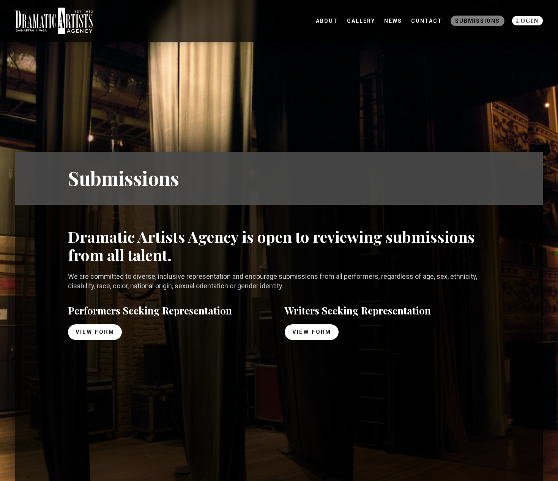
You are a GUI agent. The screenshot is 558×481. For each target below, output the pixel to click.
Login (527, 20)
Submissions (477, 21)
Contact (426, 21)
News (393, 21)
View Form (95, 332)
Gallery (361, 21)
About (327, 21)
